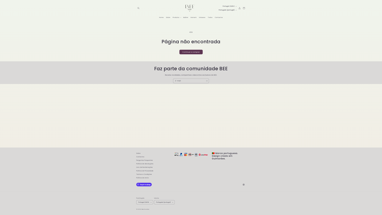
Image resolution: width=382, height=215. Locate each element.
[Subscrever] (206, 81)
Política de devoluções (144, 164)
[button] (138, 8)
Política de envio (142, 178)
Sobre (138, 153)
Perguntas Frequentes (144, 160)
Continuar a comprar (191, 52)
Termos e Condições (144, 174)
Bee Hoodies (145, 209)
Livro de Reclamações (144, 167)
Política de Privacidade (144, 171)
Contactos (140, 157)
